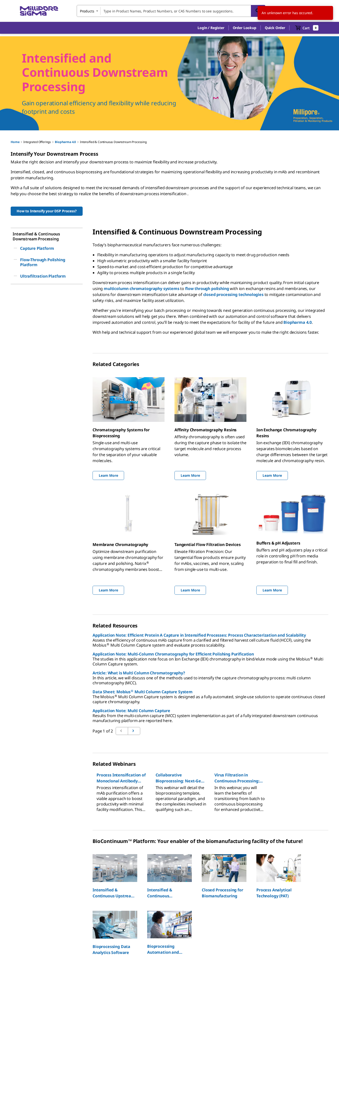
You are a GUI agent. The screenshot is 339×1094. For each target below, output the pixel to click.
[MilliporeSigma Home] (39, 11)
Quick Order (275, 27)
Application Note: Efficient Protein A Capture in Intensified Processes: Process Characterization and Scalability (199, 635)
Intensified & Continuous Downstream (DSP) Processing (165, 893)
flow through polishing (207, 288)
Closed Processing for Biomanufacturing (222, 893)
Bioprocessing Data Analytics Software (111, 949)
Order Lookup (244, 27)
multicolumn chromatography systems (141, 288)
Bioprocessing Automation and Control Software (163, 949)
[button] (211, 27)
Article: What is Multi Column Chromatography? (139, 672)
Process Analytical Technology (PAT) (274, 893)
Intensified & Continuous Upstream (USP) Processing (114, 893)
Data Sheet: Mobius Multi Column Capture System (143, 691)
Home (15, 142)
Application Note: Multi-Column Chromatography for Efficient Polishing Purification (173, 654)
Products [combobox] (87, 11)
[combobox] (171, 11)
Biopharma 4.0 (65, 142)
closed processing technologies (233, 294)
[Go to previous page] (134, 731)
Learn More (108, 475)
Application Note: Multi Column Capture (131, 710)
